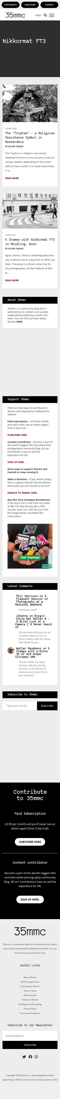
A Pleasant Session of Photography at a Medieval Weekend (31, 600)
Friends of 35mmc (30, 999)
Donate (49, 4)
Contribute (10, 4)
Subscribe (30, 4)
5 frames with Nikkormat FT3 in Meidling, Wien (30, 242)
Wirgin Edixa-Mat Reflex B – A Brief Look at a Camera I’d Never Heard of (33, 622)
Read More (12, 178)
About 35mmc (30, 977)
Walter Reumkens (28, 648)
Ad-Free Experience (30, 981)
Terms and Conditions (30, 1013)
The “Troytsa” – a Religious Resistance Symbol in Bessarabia (30, 138)
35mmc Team (30, 990)
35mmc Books (30, 995)
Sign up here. (16, 462)
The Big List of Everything (30, 1004)
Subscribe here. (18, 435)
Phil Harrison (27, 596)
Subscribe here (30, 842)
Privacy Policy (30, 1008)
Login (38, 15)
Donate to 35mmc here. (23, 492)
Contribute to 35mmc (30, 986)
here (19, 321)
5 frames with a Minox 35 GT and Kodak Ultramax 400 (32, 652)
